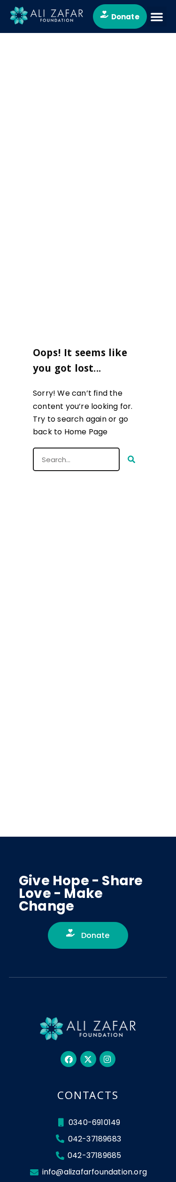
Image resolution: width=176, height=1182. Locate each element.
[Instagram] (107, 1059)
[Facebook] (69, 1059)
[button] (157, 16)
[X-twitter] (88, 1059)
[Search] (131, 459)
